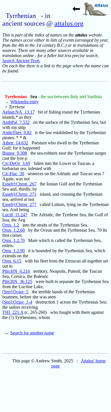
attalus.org (68, 23)
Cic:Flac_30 (13, 173)
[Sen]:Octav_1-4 (17, 302)
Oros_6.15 (11, 260)
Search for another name (32, 332)
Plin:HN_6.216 (16, 271)
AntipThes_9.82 (17, 132)
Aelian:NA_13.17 (18, 112)
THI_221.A (12, 312)
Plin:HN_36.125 (17, 281)
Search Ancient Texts (21, 60)
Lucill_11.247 (14, 214)
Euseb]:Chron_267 (19, 183)
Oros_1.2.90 (13, 250)
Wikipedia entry (24, 101)
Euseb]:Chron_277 (19, 204)
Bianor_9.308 (14, 153)
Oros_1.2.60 (13, 230)
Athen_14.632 (15, 142)
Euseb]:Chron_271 (19, 194)
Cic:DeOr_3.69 (16, 163)
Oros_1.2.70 (13, 240)
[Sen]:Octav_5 (15, 291)
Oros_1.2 (10, 225)
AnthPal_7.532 (16, 122)
